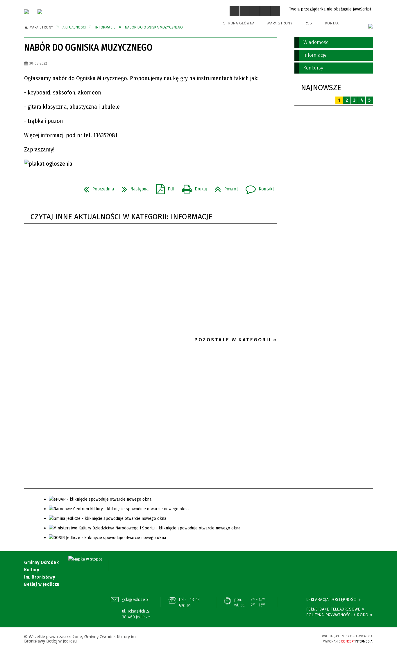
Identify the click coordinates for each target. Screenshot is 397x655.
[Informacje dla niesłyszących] (265, 11)
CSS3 (281, 638)
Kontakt (333, 23)
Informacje (315, 55)
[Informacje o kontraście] (275, 11)
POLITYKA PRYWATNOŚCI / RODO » (339, 614)
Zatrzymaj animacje (234, 11)
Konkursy (313, 68)
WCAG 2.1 (299, 637)
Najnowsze (321, 87)
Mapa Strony (280, 23)
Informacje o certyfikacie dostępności (198, 639)
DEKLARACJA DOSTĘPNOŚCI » (333, 599)
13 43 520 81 (189, 603)
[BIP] (370, 26)
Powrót (224, 187)
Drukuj (192, 187)
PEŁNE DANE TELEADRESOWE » (335, 609)
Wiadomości (316, 42)
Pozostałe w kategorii (232, 340)
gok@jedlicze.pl (135, 599)
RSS (308, 23)
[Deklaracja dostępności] (255, 11)
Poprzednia (96, 187)
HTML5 (272, 638)
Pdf (163, 187)
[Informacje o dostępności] (245, 11)
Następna (133, 187)
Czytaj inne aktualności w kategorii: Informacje (121, 216)
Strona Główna (239, 23)
